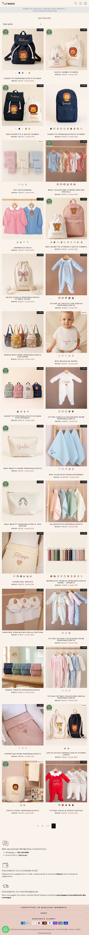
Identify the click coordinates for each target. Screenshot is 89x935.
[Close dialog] (63, 429)
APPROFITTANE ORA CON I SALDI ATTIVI (44, 479)
